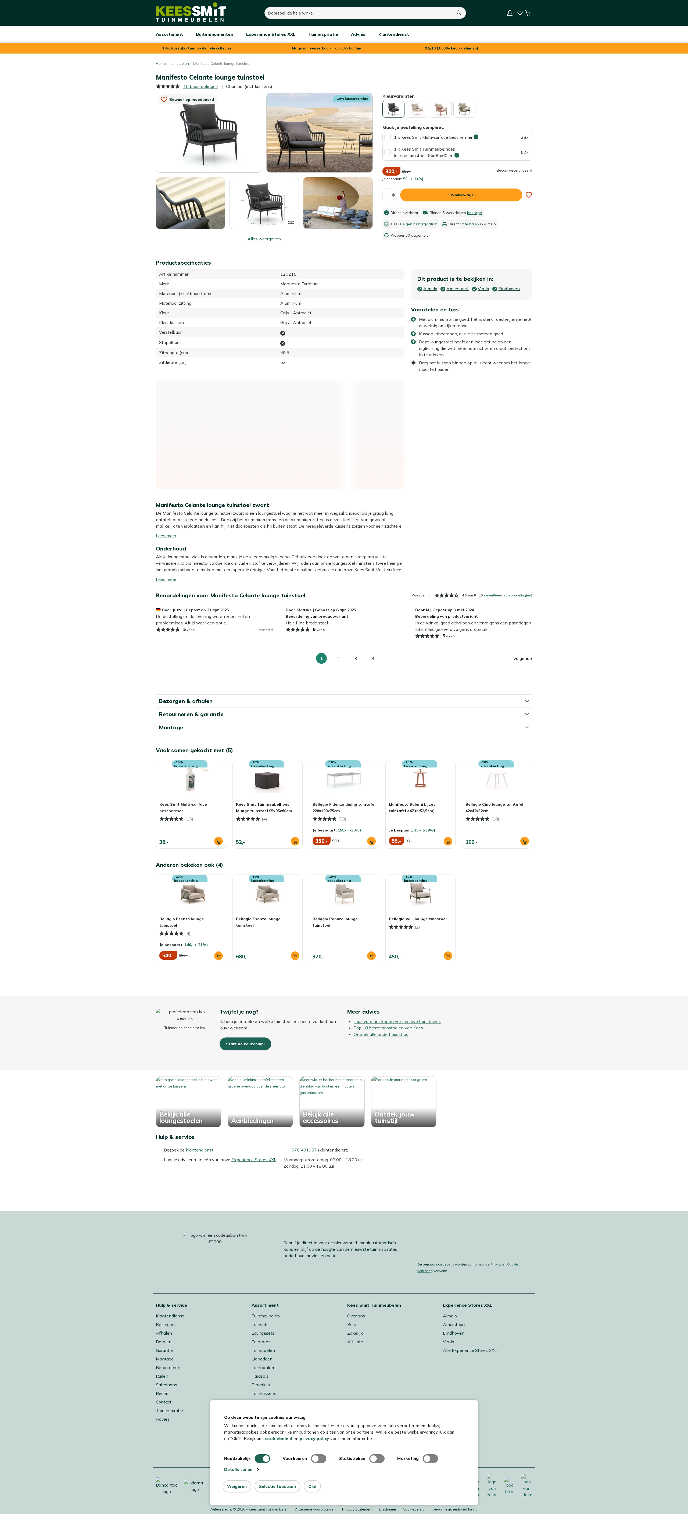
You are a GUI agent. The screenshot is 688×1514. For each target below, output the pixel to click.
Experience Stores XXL (253, 1159)
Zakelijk (355, 1333)
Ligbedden (262, 1359)
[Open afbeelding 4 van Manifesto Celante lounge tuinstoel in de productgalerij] (264, 202)
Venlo (448, 1341)
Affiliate (355, 1341)
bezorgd (474, 212)
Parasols (260, 1376)
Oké (312, 1486)
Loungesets (263, 1333)
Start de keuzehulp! (245, 1044)
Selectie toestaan (277, 1486)
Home (161, 63)
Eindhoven (453, 1333)
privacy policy (314, 1438)
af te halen (469, 224)
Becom (163, 1393)
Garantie (164, 1350)
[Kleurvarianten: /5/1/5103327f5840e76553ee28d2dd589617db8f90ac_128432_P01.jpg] (417, 109)
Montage (165, 1359)
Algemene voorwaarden (315, 1509)
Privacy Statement (357, 1509)
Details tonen (238, 1469)
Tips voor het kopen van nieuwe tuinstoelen (397, 1021)
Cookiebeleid (414, 1509)
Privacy (495, 1264)
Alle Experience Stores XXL (470, 1350)
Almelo (450, 1315)
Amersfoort (454, 1324)
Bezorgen (165, 1324)
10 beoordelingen (200, 86)
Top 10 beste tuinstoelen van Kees (388, 1027)
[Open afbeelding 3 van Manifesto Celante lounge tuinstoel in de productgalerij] (190, 203)
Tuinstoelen (179, 63)
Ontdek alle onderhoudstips (381, 1034)
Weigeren (237, 1486)
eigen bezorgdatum (420, 224)
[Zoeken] (459, 13)
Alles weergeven (264, 238)
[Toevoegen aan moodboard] (529, 195)
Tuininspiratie (169, 1410)
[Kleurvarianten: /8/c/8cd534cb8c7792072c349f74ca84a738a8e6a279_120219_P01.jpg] (464, 109)
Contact (163, 1402)
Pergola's (261, 1384)
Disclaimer (387, 1509)
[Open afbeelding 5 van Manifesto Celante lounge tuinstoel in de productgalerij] (337, 203)
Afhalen (164, 1333)
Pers (351, 1324)
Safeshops (166, 1384)
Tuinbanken (263, 1367)
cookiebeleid (278, 1438)
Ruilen (162, 1376)
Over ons (356, 1315)
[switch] (318, 1458)
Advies (163, 1419)
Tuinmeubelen (266, 1315)
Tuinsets (260, 1324)
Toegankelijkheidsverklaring (454, 1509)
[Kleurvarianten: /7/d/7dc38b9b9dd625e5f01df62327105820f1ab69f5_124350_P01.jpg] (441, 109)
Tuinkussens (264, 1393)
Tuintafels (261, 1341)
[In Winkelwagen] (218, 841)
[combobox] (358, 13)
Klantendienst (170, 1315)
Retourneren (168, 1367)
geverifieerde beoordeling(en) (508, 595)
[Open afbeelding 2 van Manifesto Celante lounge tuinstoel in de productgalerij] (319, 132)
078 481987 (304, 1150)
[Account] (510, 13)
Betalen (163, 1341)
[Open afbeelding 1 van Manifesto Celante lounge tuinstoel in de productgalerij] (209, 132)
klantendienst (199, 1150)
